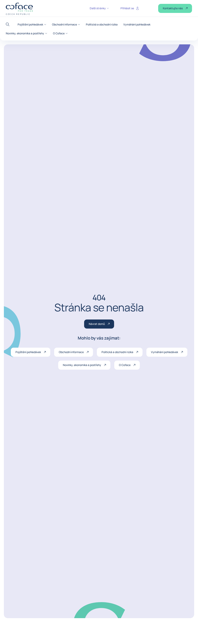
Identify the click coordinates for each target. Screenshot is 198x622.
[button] (9, 24)
